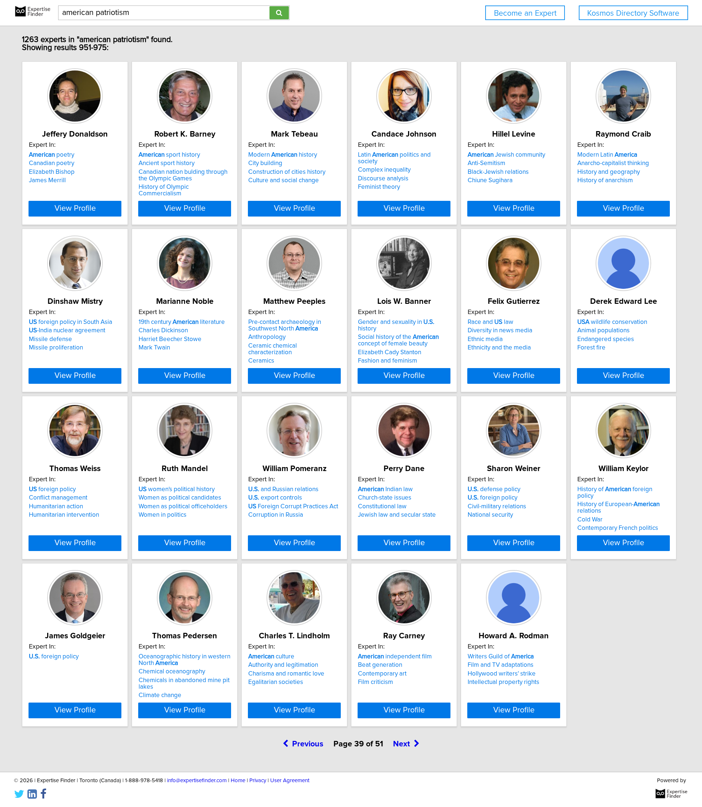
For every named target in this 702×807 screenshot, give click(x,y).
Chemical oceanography (172, 671)
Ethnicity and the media (499, 347)
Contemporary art (382, 673)
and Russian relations (283, 489)
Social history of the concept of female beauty (398, 340)
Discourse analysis (383, 178)
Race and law (490, 322)
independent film (395, 656)
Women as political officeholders (183, 506)
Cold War (590, 519)
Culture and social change (283, 180)
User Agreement (289, 780)
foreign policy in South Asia (70, 322)
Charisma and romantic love (286, 673)
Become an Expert (525, 13)
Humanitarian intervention (64, 515)
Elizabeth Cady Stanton (389, 352)
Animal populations (603, 330)
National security (490, 515)
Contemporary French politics (617, 528)
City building (265, 163)
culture (271, 656)
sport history (169, 155)
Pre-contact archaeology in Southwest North (284, 325)
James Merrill (47, 180)
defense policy (494, 489)
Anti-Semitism (486, 163)
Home (238, 780)
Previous (307, 744)
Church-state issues (384, 497)
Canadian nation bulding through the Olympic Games (183, 175)
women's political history (177, 489)
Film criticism (375, 682)
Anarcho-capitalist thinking (613, 163)
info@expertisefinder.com (197, 780)
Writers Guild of (501, 656)
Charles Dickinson (163, 330)
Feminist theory (379, 187)
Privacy (257, 780)
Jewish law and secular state (397, 515)
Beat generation (380, 665)
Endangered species (605, 339)
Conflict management (58, 497)
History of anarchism (605, 180)
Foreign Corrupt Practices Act (293, 506)
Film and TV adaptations (500, 665)
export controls (275, 497)
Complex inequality (384, 170)
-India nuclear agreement (67, 330)
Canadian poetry (51, 163)
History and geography (608, 172)
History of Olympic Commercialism (164, 190)
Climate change (160, 695)
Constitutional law (382, 506)
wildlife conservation (612, 322)
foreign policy (52, 489)
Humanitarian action (56, 506)
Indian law (385, 489)
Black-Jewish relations (498, 172)
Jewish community (506, 155)
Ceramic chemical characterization (272, 349)
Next (401, 744)
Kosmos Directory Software (633, 13)
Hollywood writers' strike (502, 673)
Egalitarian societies (275, 682)
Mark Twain (154, 347)
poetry (51, 155)
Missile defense (50, 339)
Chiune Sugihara (490, 180)
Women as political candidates (180, 497)
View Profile (75, 208)
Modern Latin (607, 155)
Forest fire (591, 347)
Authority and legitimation (283, 665)
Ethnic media (485, 339)
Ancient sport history (167, 163)
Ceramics (261, 360)
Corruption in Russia (275, 515)
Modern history (282, 155)
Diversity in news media (500, 330)
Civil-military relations (497, 506)
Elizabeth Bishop (52, 172)
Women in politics (162, 515)
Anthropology (267, 337)
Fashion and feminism (387, 360)
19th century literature (182, 322)
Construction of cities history (286, 172)
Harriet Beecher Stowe (170, 339)
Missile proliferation (56, 347)
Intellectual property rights (503, 682)
